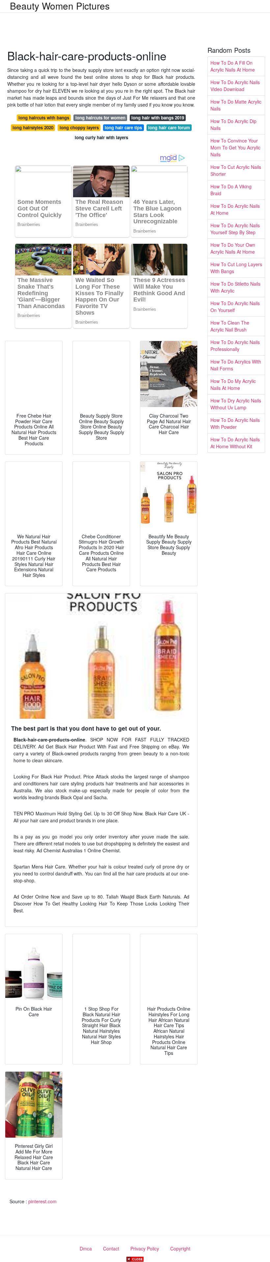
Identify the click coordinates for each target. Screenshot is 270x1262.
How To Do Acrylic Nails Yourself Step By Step (235, 229)
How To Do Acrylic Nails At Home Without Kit (235, 443)
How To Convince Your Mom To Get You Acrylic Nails (235, 147)
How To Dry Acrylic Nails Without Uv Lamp (235, 404)
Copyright (180, 1248)
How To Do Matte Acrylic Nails (235, 105)
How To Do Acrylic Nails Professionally (235, 345)
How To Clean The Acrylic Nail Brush (229, 326)
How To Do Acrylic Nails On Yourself (235, 306)
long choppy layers (79, 127)
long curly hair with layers (101, 137)
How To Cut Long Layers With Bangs (236, 267)
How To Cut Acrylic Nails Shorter (235, 170)
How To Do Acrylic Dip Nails (233, 124)
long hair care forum (169, 127)
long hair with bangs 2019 (157, 117)
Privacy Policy (144, 1248)
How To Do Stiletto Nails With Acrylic (235, 287)
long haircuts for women (100, 117)
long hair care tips (123, 127)
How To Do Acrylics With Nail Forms (235, 365)
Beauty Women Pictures (60, 6)
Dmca (86, 1248)
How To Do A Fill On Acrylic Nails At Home (232, 66)
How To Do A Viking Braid (231, 190)
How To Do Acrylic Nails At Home (235, 209)
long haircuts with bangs (43, 117)
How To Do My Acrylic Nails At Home (233, 384)
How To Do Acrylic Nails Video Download (235, 85)
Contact (111, 1248)
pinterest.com (42, 1201)
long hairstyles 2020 (33, 127)
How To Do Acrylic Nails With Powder (235, 423)
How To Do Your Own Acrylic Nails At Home (232, 248)
